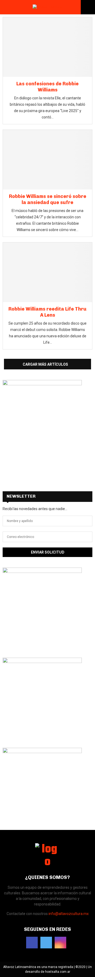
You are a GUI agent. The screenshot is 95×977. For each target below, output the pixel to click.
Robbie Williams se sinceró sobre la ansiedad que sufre (47, 199)
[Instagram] (60, 942)
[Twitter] (46, 942)
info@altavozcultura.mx (69, 914)
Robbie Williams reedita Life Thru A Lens (47, 312)
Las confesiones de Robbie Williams (47, 87)
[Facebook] (32, 942)
